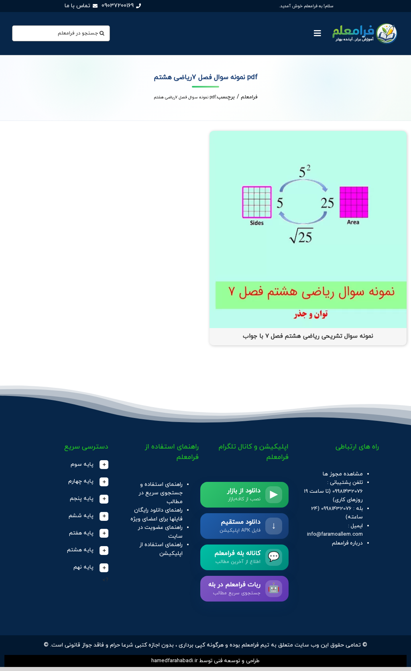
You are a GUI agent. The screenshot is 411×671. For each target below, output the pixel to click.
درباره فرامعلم (347, 543)
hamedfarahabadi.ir (174, 661)
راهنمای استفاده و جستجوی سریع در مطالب (160, 493)
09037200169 (118, 6)
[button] (70, 464)
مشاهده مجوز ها (343, 474)
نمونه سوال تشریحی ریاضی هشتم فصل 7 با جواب (308, 336)
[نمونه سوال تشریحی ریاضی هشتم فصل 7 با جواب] (308, 135)
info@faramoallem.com (335, 534)
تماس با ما (77, 6)
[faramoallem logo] (364, 23)
